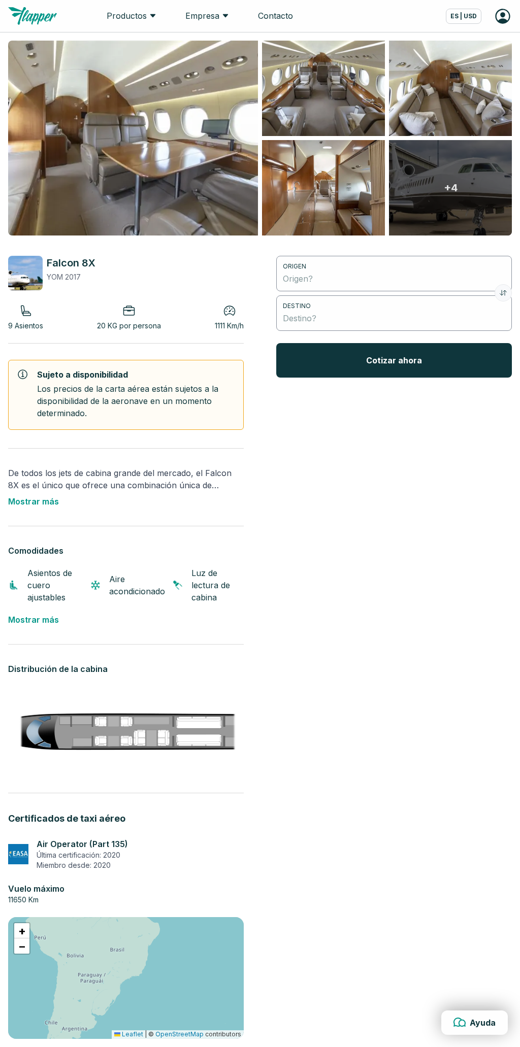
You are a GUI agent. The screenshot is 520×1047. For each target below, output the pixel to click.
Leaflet (131, 1034)
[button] (21, 930)
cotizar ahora (394, 360)
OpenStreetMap (179, 1034)
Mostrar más (33, 501)
